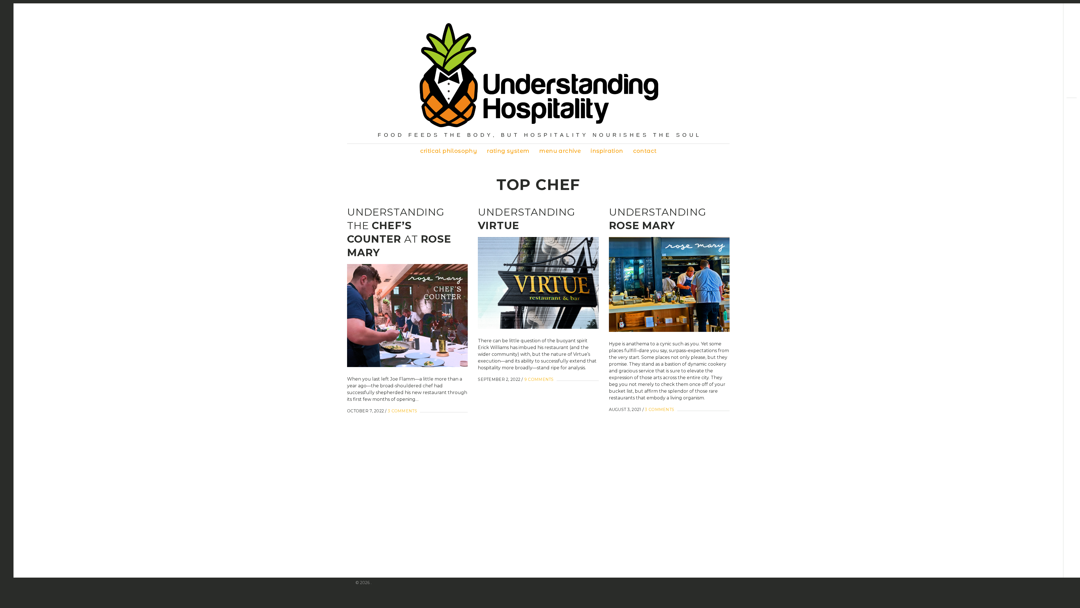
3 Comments (402, 410)
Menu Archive (560, 150)
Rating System (508, 150)
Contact (645, 150)
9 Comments (539, 379)
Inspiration (607, 150)
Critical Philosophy (448, 150)
